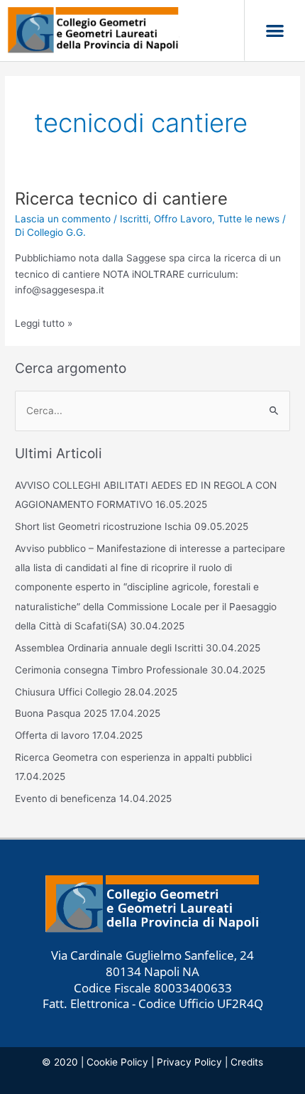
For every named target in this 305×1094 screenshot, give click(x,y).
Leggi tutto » (43, 323)
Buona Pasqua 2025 (61, 713)
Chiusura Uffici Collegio (68, 692)
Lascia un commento (63, 218)
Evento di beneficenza (65, 798)
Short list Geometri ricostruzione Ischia (103, 526)
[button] (274, 30)
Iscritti (134, 218)
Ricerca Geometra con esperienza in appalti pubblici (135, 757)
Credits (247, 1062)
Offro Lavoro (183, 218)
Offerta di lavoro (52, 735)
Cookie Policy (117, 1062)
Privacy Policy (189, 1062)
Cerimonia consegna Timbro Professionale (111, 670)
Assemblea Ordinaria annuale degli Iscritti (109, 648)
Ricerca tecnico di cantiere (121, 198)
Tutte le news (248, 218)
